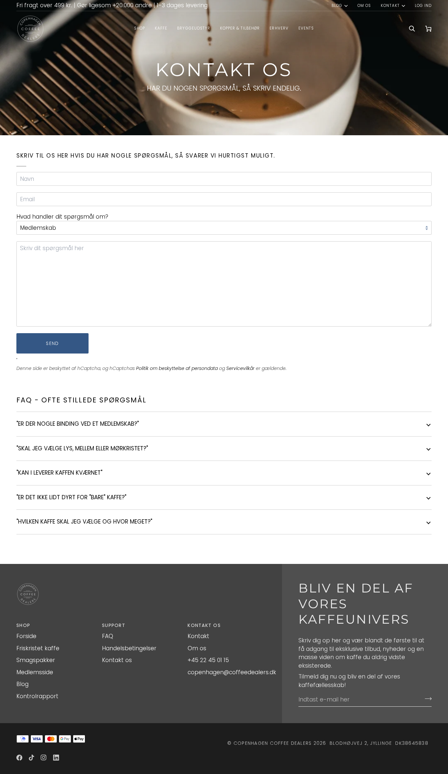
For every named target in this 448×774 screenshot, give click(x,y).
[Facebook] (19, 758)
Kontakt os (117, 660)
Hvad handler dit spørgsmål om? (62, 217)
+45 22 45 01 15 (208, 660)
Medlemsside (34, 672)
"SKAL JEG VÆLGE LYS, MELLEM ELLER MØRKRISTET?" (82, 448)
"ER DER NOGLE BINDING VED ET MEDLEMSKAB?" (77, 424)
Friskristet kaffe (37, 648)
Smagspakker (35, 660)
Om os (197, 648)
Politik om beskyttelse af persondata (177, 368)
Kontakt (390, 5)
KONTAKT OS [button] (204, 625)
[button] (161, 28)
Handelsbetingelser (129, 648)
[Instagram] (44, 758)
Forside (26, 636)
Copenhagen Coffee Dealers (273, 743)
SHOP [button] (23, 625)
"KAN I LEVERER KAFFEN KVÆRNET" (59, 473)
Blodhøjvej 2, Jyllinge (361, 743)
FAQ (107, 636)
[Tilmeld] (426, 698)
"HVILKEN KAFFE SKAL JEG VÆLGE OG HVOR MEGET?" (84, 522)
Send (52, 343)
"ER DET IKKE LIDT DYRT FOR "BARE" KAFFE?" (71, 497)
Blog (337, 5)
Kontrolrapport (37, 696)
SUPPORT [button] (113, 625)
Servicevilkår (240, 368)
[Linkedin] (56, 758)
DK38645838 (411, 743)
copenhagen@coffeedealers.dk (232, 672)
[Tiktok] (31, 758)
